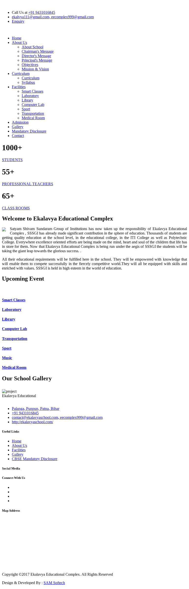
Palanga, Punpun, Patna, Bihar (35, 408)
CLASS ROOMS (16, 208)
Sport (26, 109)
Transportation (33, 113)
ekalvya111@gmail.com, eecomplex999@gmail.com (53, 17)
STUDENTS (12, 160)
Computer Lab (33, 104)
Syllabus (28, 82)
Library (27, 100)
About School (32, 47)
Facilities (19, 87)
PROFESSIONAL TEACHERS (27, 184)
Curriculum (21, 73)
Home (16, 38)
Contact (18, 136)
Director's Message (36, 56)
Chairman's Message (38, 51)
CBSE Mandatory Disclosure (34, 459)
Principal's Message (37, 60)
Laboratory (30, 96)
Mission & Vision (35, 69)
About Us (19, 42)
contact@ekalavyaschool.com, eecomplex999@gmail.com (57, 417)
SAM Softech (54, 583)
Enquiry (18, 21)
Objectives (30, 65)
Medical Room (33, 118)
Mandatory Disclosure (29, 131)
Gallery (17, 127)
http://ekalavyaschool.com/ (32, 422)
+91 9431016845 (41, 12)
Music (7, 358)
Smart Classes (32, 91)
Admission (20, 122)
